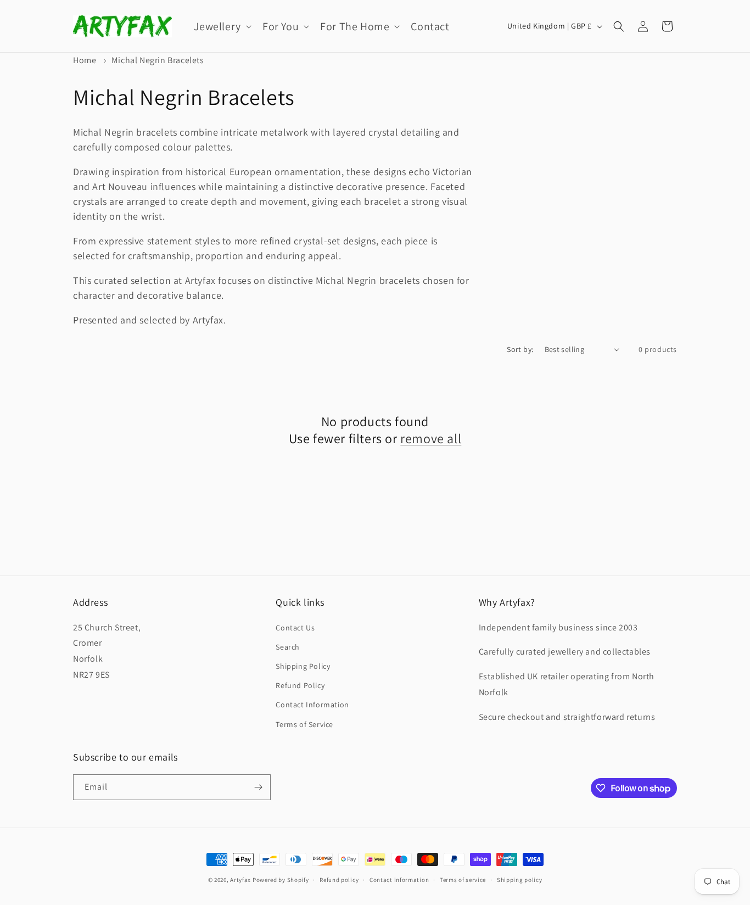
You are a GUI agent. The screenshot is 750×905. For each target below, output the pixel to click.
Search (288, 647)
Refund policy (339, 880)
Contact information (399, 880)
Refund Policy (300, 685)
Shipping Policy (303, 666)
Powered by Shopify (281, 880)
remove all (430, 438)
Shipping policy (519, 880)
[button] (221, 26)
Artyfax (240, 880)
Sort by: (520, 349)
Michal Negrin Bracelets (157, 60)
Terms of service (463, 880)
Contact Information (312, 705)
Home (84, 60)
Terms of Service (304, 724)
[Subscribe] (258, 787)
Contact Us (295, 628)
